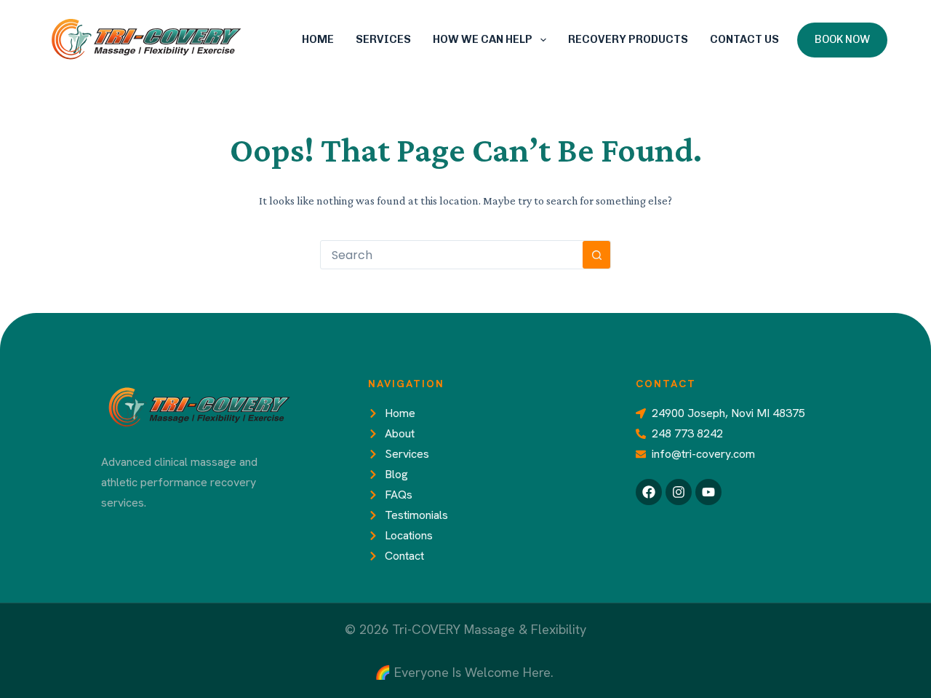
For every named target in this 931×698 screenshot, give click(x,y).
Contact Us (744, 39)
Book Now (842, 39)
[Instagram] (679, 492)
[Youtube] (708, 492)
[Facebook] (649, 492)
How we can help (482, 39)
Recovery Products (628, 39)
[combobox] (452, 254)
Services (383, 39)
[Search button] (596, 255)
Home (318, 39)
